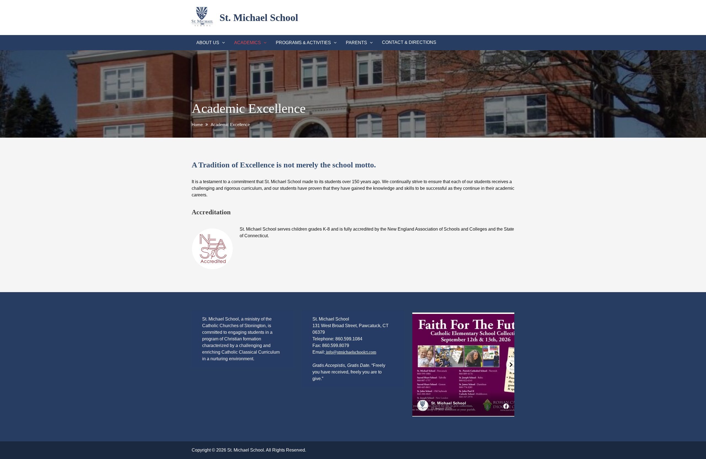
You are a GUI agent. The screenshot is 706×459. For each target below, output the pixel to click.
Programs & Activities (303, 42)
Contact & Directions (409, 42)
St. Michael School (259, 17)
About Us (207, 42)
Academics (247, 42)
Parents (356, 42)
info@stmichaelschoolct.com (350, 352)
